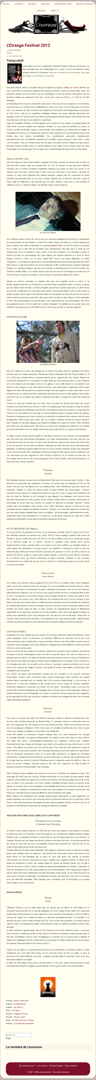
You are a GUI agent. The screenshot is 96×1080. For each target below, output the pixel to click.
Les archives (42, 1066)
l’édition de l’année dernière (75, 87)
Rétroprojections (63, 4)
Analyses (45, 4)
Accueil (6, 4)
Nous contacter (71, 1066)
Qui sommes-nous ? (27, 1066)
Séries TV (55, 11)
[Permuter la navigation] (7, 1053)
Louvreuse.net (45, 1072)
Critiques (18, 4)
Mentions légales (56, 1066)
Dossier (9, 53)
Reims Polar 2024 (21, 1001)
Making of (41, 11)
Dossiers (32, 4)
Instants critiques (84, 4)
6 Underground (20, 1004)
